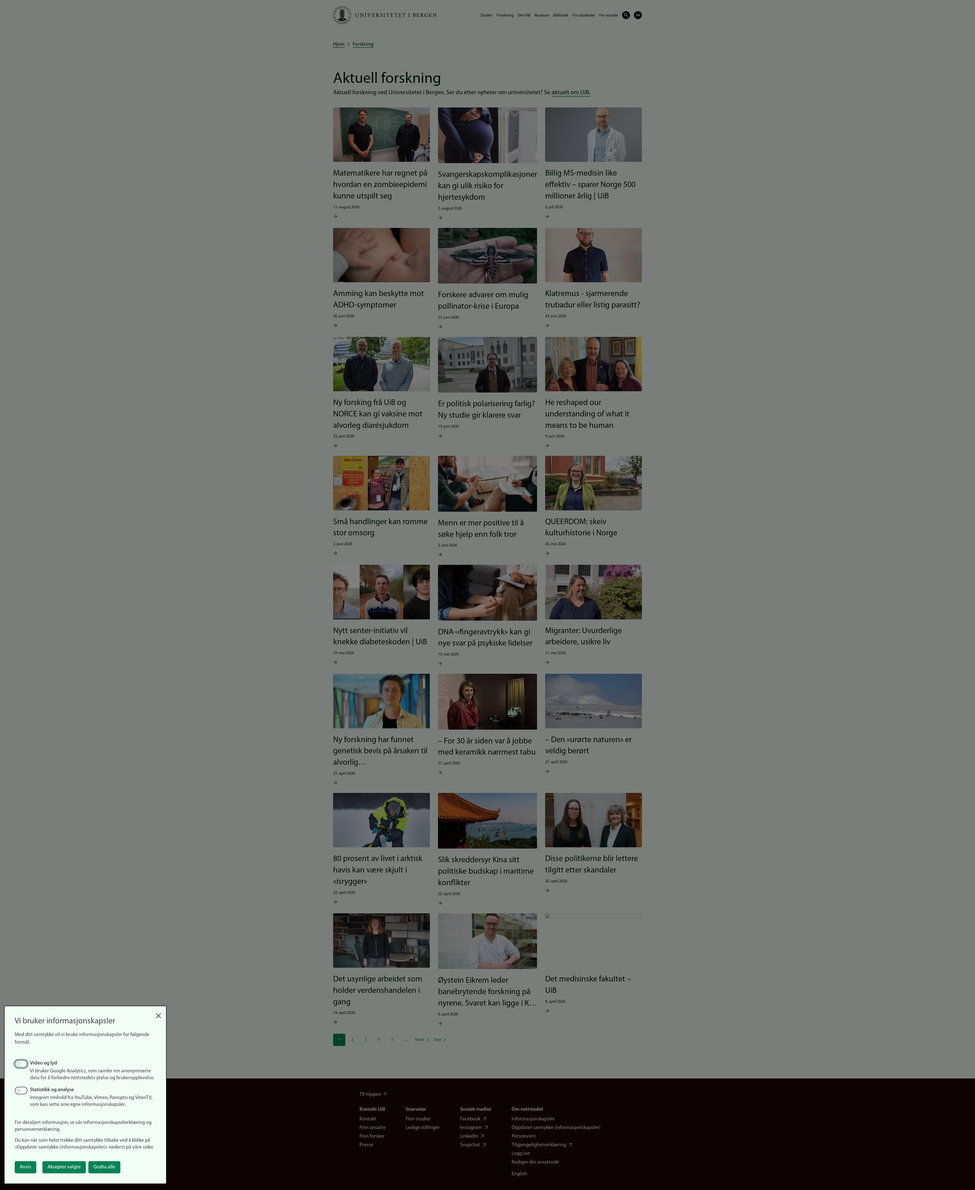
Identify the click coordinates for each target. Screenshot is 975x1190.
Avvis (25, 1167)
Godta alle (104, 1167)
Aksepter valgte (64, 1167)
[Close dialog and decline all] (158, 1013)
